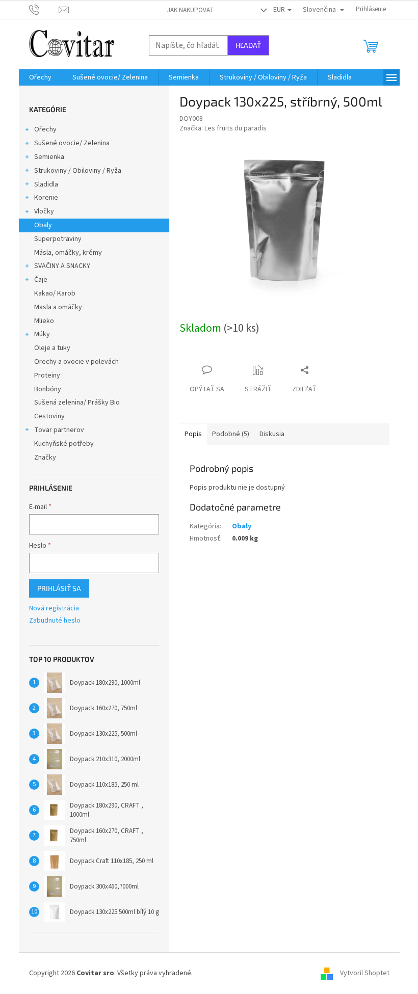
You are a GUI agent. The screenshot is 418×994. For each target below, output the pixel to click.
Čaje (40, 280)
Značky (45, 457)
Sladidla (46, 184)
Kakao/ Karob (54, 293)
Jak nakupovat (190, 10)
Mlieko (44, 321)
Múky (42, 334)
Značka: (223, 128)
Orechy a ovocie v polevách (76, 362)
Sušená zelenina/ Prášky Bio (77, 402)
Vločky (44, 211)
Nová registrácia (54, 608)
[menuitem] (40, 77)
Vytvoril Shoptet (364, 973)
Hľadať (248, 45)
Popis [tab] (193, 434)
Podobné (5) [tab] (230, 434)
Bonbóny (47, 389)
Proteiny (47, 375)
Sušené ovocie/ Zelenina (72, 143)
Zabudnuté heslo (55, 621)
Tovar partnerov (59, 430)
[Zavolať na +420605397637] (44, 9)
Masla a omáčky (58, 307)
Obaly (43, 225)
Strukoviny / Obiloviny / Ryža (77, 171)
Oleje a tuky (52, 348)
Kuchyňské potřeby (64, 444)
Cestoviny (49, 416)
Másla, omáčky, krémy (68, 253)
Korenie (46, 198)
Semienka (49, 157)
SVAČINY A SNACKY (62, 266)
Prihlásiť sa (59, 588)
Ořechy (45, 129)
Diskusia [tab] (271, 434)
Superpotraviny (58, 239)
